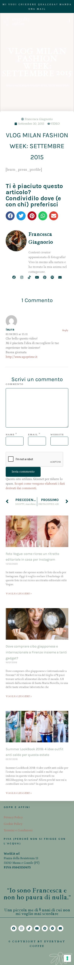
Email (33, 434)
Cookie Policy (13, 824)
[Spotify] (52, 277)
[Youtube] (37, 277)
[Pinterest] (44, 277)
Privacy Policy (13, 817)
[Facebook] (14, 277)
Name (10, 434)
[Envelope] (59, 277)
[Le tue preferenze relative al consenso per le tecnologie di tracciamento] (67, 958)
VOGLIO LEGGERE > (19, 593)
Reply (65, 330)
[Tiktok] (29, 277)
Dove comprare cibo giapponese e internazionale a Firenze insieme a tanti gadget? (36, 652)
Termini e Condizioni (18, 830)
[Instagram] (21, 277)
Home (9, 85)
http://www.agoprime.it (21, 357)
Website (57, 434)
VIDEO (55, 123)
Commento (14, 384)
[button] (10, 215)
